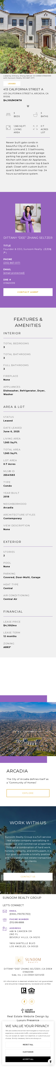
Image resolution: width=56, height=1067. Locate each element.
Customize (28, 1052)
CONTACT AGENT (28, 292)
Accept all (28, 1059)
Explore (28, 793)
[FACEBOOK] (24, 1001)
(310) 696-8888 (17, 922)
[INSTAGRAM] (31, 1001)
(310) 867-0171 (11, 263)
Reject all (28, 1045)
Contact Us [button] (28, 876)
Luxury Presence (28, 1020)
